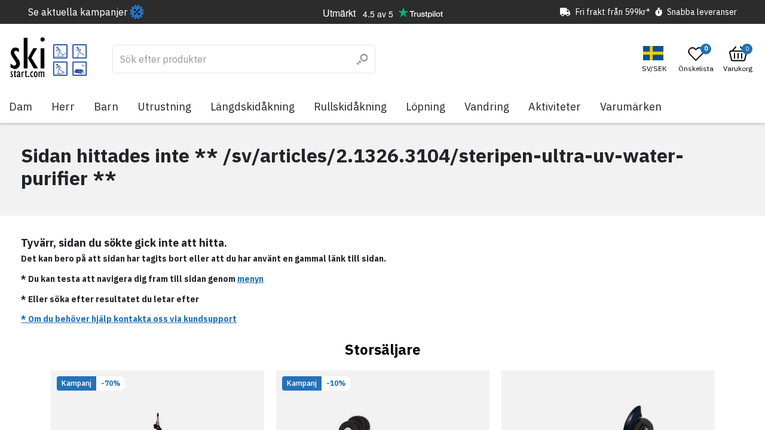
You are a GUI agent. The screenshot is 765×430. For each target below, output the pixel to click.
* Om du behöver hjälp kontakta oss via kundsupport (129, 319)
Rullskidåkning (350, 106)
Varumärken (631, 106)
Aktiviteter (554, 106)
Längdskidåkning (252, 106)
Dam (20, 106)
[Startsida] (48, 57)
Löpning (425, 106)
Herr (63, 106)
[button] (655, 59)
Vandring (486, 106)
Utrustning (164, 106)
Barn (106, 106)
